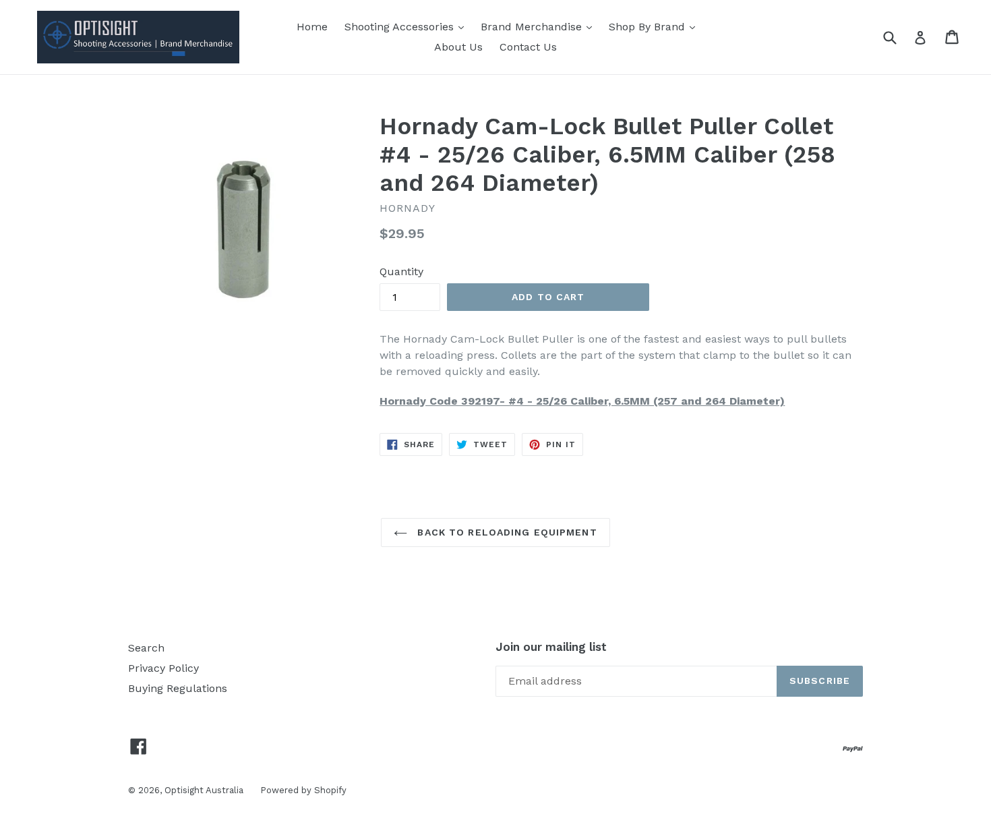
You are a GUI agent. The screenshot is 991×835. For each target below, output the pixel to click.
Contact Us (528, 46)
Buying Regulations (177, 688)
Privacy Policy (163, 668)
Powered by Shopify (303, 790)
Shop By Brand (648, 26)
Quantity (401, 271)
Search (146, 647)
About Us (458, 46)
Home (312, 26)
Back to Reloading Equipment (505, 532)
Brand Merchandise (533, 26)
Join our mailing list (551, 647)
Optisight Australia (203, 790)
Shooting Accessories (400, 26)
